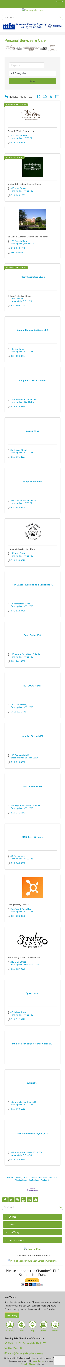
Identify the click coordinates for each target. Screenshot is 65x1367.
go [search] (33, 81)
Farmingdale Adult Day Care (21, 549)
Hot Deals (43, 1178)
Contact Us (45, 1180)
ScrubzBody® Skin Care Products (24, 957)
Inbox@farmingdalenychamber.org (25, 1353)
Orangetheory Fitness (18, 905)
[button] (6, 96)
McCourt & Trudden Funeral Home (24, 184)
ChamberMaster (28, 1364)
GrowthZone (38, 1361)
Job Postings (34, 1180)
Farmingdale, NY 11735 (27, 1343)
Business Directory (14, 1178)
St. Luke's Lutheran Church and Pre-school (28, 237)
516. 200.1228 (15, 1348)
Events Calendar (31, 1178)
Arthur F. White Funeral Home (22, 131)
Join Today (12, 1315)
